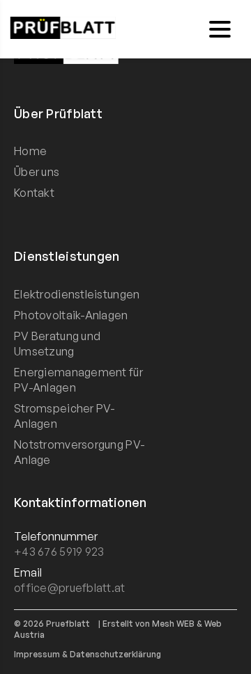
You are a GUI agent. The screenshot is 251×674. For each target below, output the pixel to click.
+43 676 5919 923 (59, 552)
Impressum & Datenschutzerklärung (87, 654)
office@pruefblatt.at (70, 588)
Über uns (36, 172)
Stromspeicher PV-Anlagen (65, 416)
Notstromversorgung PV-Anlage (79, 452)
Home (30, 151)
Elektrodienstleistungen (76, 294)
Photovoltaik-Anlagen (71, 315)
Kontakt (34, 193)
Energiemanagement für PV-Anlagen (78, 379)
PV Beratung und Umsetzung (57, 343)
